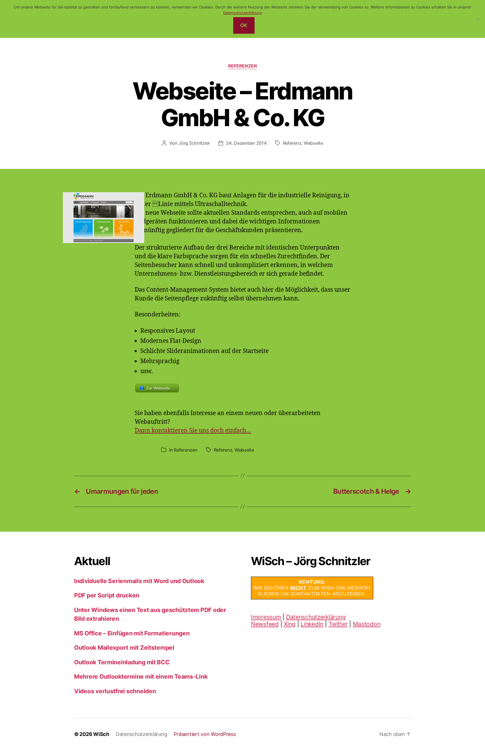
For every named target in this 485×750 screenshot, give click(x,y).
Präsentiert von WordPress (204, 734)
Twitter (337, 623)
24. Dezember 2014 (246, 143)
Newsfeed (265, 623)
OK (244, 25)
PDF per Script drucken (106, 595)
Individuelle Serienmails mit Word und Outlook (139, 580)
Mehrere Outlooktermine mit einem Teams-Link (140, 676)
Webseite (313, 143)
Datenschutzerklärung (316, 616)
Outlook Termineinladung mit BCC (122, 662)
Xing (290, 623)
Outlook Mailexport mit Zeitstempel (124, 647)
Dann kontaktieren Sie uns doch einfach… (193, 430)
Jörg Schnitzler (194, 143)
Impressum (266, 616)
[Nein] (478, 19)
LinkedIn (312, 623)
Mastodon (367, 623)
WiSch (101, 734)
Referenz (292, 143)
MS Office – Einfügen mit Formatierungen (131, 633)
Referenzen (242, 66)
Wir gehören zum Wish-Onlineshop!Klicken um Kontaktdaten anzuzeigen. (312, 588)
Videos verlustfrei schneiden (115, 691)
